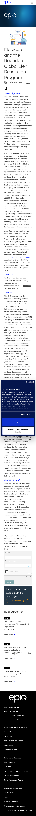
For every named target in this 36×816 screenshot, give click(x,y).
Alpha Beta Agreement (13, 788)
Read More (8, 634)
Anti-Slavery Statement (13, 741)
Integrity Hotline (10, 750)
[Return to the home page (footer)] (7, 2)
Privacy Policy (9, 762)
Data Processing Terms (13, 780)
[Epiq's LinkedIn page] (18, 719)
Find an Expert (10, 711)
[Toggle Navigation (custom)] (32, 2)
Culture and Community (13, 758)
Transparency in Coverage (14, 806)
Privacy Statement (11, 776)
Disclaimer (8, 736)
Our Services (16, 601)
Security (7, 797)
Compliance (8, 745)
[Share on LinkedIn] (6, 88)
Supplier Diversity (11, 802)
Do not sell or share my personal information (18, 431)
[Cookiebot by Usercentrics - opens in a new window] (25, 382)
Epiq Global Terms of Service (15, 727)
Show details (25, 415)
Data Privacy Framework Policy (16, 771)
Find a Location (10, 707)
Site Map (7, 767)
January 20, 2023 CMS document (17, 257)
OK (18, 422)
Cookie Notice (9, 793)
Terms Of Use (9, 732)
